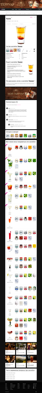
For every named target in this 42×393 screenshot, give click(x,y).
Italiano (28, 388)
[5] (33, 17)
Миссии (16, 9)
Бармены (19, 9)
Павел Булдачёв (11, 119)
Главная (7, 17)
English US (24, 388)
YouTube (35, 388)
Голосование (11, 389)
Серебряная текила (8, 54)
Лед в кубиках (8, 58)
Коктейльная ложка (24, 57)
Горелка (23, 58)
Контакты (19, 388)
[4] (32, 17)
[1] (30, 17)
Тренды (13, 9)
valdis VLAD (10, 114)
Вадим (9, 108)
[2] (31, 17)
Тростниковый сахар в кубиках (10, 57)
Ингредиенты (27, 9)
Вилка (22, 54)
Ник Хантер (12, 124)
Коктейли (23, 9)
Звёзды (11, 388)
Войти (39, 9)
